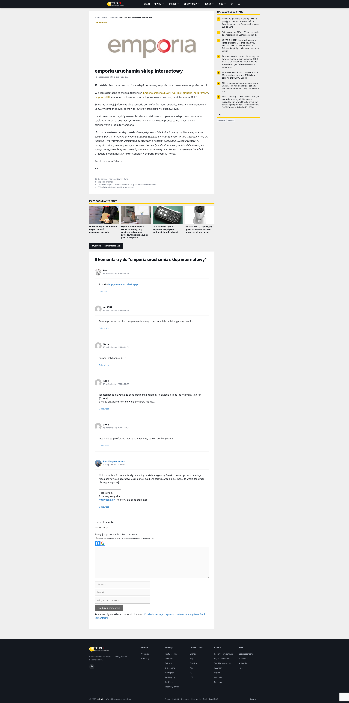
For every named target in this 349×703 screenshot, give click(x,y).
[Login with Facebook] (97, 543)
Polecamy (145, 658)
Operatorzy (190, 4)
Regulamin (196, 699)
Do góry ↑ (255, 699)
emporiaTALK (102, 97)
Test (179, 92)
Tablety (168, 663)
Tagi (205, 699)
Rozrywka (243, 658)
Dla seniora (113, 17)
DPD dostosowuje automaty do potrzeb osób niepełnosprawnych (103, 229)
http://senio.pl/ (107, 499)
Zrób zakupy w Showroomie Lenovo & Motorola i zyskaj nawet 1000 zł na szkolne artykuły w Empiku (240, 75)
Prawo (217, 672)
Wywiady (218, 668)
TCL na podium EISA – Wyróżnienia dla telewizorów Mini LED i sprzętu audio (240, 33)
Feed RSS (213, 699)
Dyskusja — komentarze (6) (106, 246)
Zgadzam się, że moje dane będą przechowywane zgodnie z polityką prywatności (125, 538)
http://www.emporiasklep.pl (123, 284)
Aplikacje (243, 663)
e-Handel (218, 677)
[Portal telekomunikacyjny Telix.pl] (99, 649)
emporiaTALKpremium (195, 92)
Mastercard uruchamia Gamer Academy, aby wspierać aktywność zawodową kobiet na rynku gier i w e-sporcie (134, 232)
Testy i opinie (171, 654)
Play (191, 658)
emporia (101, 182)
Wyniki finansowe (221, 658)
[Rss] (91, 666)
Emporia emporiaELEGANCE (159, 92)
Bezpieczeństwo (246, 654)
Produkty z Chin (172, 687)
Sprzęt (172, 4)
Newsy (157, 4)
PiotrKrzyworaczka (114, 461)
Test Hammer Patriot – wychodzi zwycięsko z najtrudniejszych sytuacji (165, 229)
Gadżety (169, 682)
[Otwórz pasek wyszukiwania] (239, 4)
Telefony (169, 658)
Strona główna (101, 17)
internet (109, 182)
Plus (191, 668)
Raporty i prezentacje (223, 654)
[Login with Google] (102, 543)
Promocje (145, 654)
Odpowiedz (104, 291)
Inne (221, 4)
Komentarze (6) (101, 527)
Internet (112, 179)
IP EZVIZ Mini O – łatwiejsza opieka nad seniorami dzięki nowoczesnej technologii (199, 229)
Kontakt (175, 699)
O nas (167, 699)
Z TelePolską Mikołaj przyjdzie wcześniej (115, 187)
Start (147, 4)
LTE (191, 677)
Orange (193, 654)
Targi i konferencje (222, 663)
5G (191, 672)
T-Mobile (193, 663)
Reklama (218, 682)
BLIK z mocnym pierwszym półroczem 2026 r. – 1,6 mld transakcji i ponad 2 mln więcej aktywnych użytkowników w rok (240, 87)
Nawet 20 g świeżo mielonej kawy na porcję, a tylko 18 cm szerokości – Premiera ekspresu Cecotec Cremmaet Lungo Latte (240, 22)
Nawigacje (169, 672)
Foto (241, 668)
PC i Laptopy (171, 677)
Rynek (207, 4)
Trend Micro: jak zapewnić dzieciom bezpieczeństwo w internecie (127, 184)
